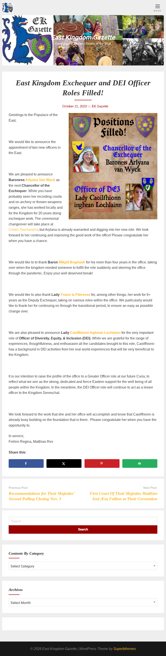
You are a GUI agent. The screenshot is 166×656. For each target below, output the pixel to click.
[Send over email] (139, 463)
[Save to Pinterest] (102, 463)
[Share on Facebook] (26, 463)
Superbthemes (124, 649)
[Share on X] (63, 463)
